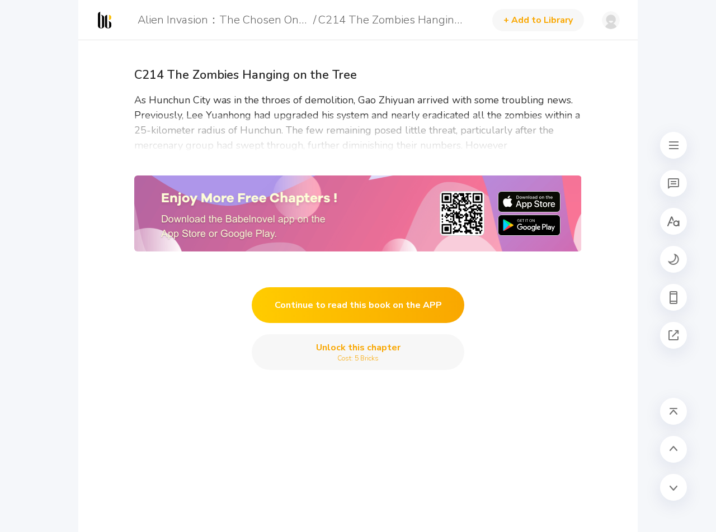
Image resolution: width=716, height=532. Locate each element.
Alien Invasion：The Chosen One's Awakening (224, 19)
